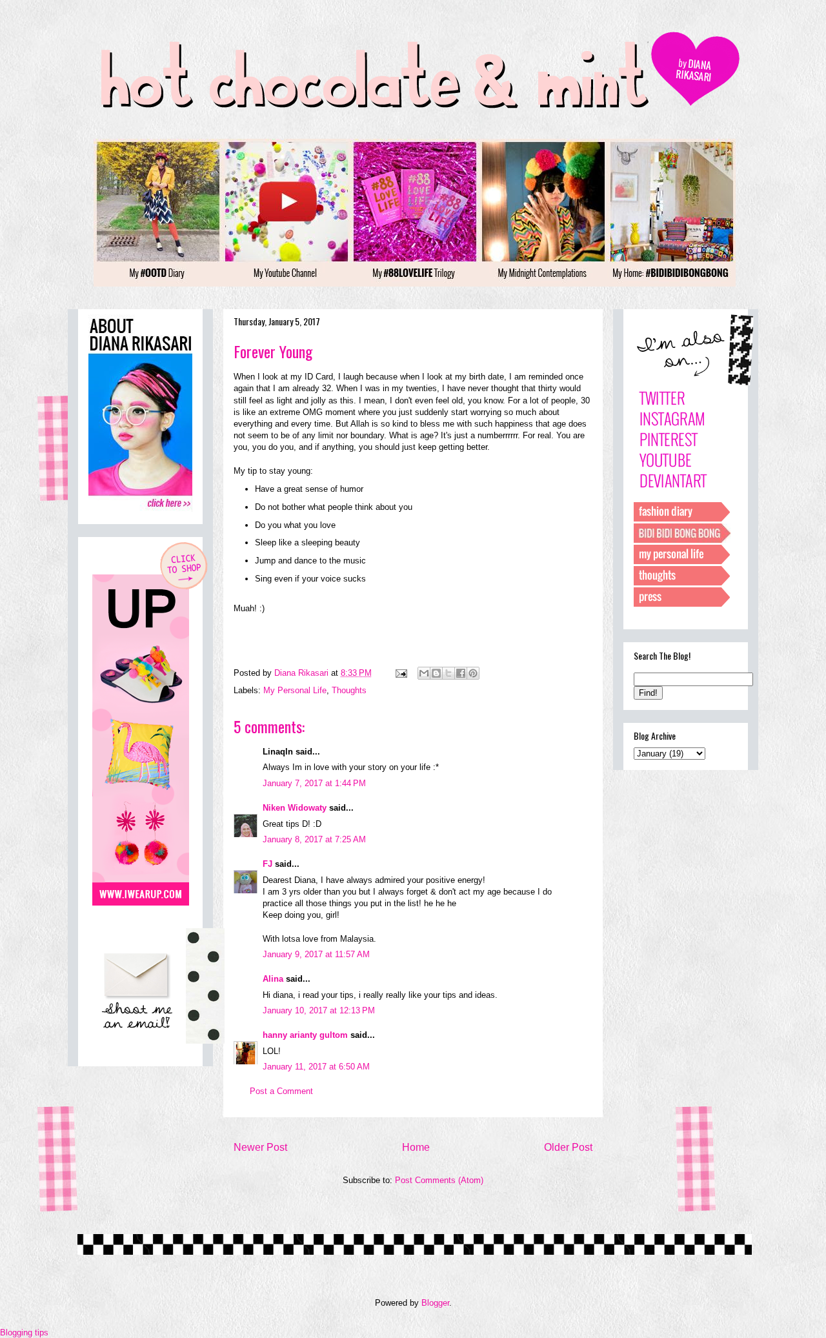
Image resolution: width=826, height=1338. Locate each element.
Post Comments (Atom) (439, 1180)
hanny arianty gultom (305, 1035)
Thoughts (349, 690)
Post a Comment (281, 1091)
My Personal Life (295, 690)
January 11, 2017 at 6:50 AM (316, 1066)
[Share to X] (448, 673)
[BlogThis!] (436, 673)
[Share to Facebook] (460, 673)
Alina (273, 979)
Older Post (568, 1147)
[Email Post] (400, 673)
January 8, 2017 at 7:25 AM (314, 839)
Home (416, 1147)
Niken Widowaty (295, 808)
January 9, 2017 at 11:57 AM (316, 954)
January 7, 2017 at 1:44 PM (314, 783)
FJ (267, 864)
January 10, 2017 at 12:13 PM (319, 1010)
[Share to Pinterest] (473, 673)
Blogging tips (24, 1332)
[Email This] (424, 673)
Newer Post (260, 1147)
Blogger (435, 1303)
